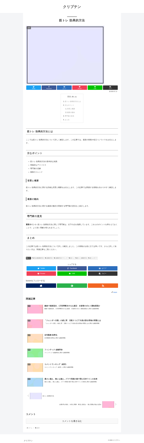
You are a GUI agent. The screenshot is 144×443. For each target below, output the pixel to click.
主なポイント (69, 105)
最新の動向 (71, 112)
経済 (29, 258)
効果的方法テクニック (61, 258)
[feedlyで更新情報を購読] (72, 285)
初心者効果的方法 (38, 258)
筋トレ (72, 258)
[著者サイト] (41, 285)
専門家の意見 (69, 116)
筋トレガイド (93, 258)
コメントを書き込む (72, 421)
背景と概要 (71, 109)
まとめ (67, 120)
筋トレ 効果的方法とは (73, 101)
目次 (69, 97)
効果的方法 (49, 258)
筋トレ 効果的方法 (82, 258)
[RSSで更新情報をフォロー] (103, 285)
